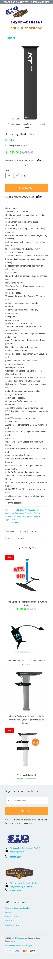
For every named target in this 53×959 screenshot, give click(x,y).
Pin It (36, 531)
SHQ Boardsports (19, 938)
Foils (36, 513)
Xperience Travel (12, 925)
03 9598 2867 (15, 856)
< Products (10, 37)
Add (11, 538)
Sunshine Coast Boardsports (17, 908)
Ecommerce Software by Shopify (18, 945)
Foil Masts (19, 513)
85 (25, 175)
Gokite (8, 912)
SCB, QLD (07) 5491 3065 (26, 28)
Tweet (12, 531)
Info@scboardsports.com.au (21, 886)
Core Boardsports (12, 916)
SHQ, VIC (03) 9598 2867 (26, 22)
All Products (30, 510)
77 (17, 175)
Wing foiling (27, 516)
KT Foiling (9, 140)
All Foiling (20, 510)
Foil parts (29, 513)
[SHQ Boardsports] (16, 12)
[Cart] (45, 9)
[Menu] (39, 9)
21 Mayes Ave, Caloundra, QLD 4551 (25, 883)
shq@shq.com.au (17, 851)
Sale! (19, 516)
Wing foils (37, 516)
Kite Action (9, 920)
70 (9, 175)
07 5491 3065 (14, 890)
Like (24, 531)
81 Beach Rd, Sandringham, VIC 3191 (25, 848)
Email (23, 538)
